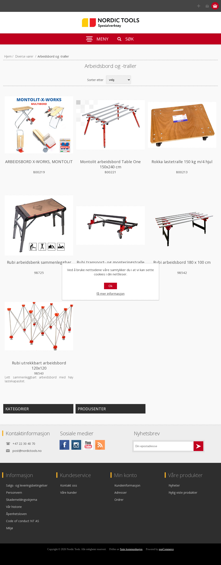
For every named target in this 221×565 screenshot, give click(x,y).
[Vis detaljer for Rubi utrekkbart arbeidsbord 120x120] (39, 326)
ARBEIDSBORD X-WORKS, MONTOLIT (39, 161)
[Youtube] (88, 445)
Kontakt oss (68, 485)
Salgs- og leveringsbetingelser (26, 485)
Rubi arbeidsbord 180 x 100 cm (182, 262)
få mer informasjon (110, 293)
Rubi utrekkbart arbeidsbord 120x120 (39, 365)
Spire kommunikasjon (131, 549)
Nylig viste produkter (183, 492)
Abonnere (198, 446)
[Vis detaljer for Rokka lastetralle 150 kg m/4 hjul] (182, 125)
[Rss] (100, 445)
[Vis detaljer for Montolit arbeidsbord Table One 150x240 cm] (110, 125)
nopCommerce (166, 549)
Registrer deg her (198, 6)
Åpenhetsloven (16, 514)
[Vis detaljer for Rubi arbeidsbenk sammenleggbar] (39, 225)
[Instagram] (76, 445)
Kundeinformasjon (127, 485)
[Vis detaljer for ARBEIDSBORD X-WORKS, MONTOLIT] (39, 125)
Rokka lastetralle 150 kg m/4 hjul (182, 161)
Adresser (120, 492)
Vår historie (14, 507)
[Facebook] (64, 445)
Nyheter (174, 485)
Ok (110, 286)
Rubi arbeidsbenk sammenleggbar (39, 262)
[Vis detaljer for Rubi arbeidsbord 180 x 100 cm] (182, 225)
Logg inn (207, 6)
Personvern (14, 492)
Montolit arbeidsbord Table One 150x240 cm (110, 164)
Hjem (8, 56)
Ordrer (118, 500)
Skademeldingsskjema (21, 500)
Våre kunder (68, 492)
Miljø (9, 528)
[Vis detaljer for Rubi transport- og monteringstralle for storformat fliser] (110, 225)
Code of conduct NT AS (22, 521)
